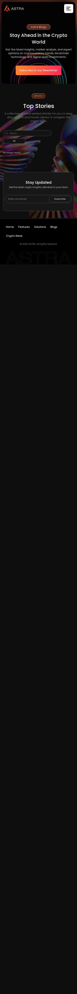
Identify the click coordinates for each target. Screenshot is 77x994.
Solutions (40, 227)
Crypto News (14, 236)
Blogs (53, 227)
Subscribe (60, 198)
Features (24, 227)
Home (10, 227)
